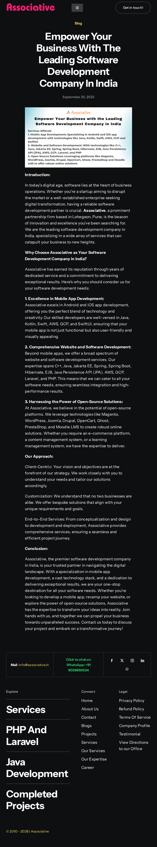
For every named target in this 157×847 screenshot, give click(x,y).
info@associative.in (34, 665)
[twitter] (122, 660)
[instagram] (132, 660)
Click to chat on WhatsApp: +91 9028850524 (78, 664)
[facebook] (112, 660)
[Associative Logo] (30, 5)
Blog (78, 23)
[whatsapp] (127, 669)
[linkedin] (142, 660)
